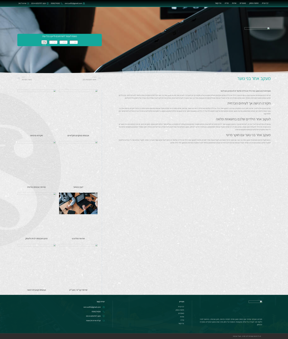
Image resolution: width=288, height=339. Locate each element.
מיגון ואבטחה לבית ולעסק (36, 238)
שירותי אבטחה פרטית (36, 187)
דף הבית (265, 3)
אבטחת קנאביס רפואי (36, 289)
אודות (234, 3)
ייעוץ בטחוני (78, 187)
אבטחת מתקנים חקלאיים (78, 135)
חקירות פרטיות (36, 135)
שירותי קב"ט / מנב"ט (78, 289)
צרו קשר (218, 3)
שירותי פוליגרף (78, 238)
